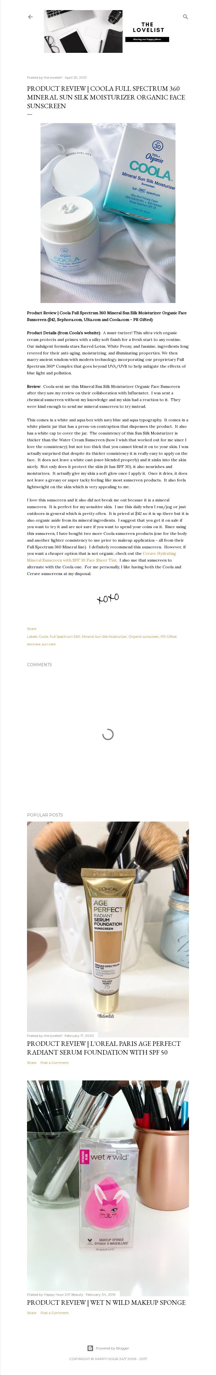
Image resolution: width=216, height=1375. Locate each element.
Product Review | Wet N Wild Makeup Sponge (106, 1302)
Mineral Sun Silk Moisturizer (104, 636)
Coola (43, 636)
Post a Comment (54, 1062)
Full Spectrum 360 (65, 636)
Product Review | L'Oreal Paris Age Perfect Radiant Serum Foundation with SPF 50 (104, 1048)
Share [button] (31, 629)
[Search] (185, 15)
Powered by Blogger (112, 1348)
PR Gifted (168, 636)
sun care (48, 644)
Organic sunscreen (144, 636)
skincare (33, 644)
